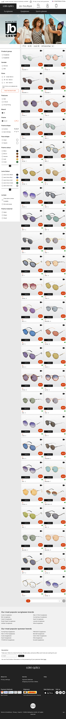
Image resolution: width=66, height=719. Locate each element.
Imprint (20, 712)
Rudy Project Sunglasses (8, 621)
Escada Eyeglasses (38, 640)
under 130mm (9, 76)
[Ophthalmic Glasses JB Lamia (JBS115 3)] (32, 286)
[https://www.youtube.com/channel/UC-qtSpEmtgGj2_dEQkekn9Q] (63, 693)
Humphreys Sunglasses (40, 617)
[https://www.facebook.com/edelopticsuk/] (57, 693)
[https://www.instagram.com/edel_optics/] (60, 693)
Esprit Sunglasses (38, 619)
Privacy (15, 712)
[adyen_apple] (15, 692)
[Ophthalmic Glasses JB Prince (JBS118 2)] (32, 377)
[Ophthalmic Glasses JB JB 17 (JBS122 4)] (32, 217)
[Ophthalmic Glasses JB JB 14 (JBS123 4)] (32, 308)
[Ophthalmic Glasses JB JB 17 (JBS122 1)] (32, 331)
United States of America (60, 1)
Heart (5, 140)
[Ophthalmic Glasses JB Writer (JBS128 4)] (32, 171)
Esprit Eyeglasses (6, 638)
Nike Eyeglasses (37, 638)
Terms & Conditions (6, 712)
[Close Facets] (10, 46)
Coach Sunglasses (6, 619)
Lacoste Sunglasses (38, 621)
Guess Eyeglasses (6, 635)
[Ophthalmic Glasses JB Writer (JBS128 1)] (32, 148)
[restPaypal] (11, 692)
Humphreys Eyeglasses (8, 631)
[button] (8, 6)
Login (47, 7)
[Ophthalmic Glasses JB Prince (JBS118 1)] (32, 103)
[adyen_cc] (2, 692)
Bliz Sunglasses (5, 617)
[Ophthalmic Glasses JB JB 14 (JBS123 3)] (32, 446)
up (64, 712)
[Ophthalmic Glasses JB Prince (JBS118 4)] (32, 492)
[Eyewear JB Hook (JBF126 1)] (32, 583)
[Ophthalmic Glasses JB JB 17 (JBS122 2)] (32, 560)
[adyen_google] (20, 692)
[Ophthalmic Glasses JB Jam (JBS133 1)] (32, 514)
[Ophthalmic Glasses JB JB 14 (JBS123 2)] (32, 354)
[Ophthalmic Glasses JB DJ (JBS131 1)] (32, 263)
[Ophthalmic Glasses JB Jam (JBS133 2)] (32, 469)
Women (6, 65)
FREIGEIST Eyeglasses (39, 631)
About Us (4, 677)
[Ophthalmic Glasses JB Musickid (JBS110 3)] (32, 57)
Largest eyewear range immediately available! (16, 1)
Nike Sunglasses (38, 623)
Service (24, 677)
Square (5, 143)
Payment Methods (27, 679)
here (45, 659)
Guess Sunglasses (6, 615)
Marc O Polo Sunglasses (40, 615)
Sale (5, 99)
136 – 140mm (8, 82)
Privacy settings (5, 679)
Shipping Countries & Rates (30, 681)
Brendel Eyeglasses (38, 633)
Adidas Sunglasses (6, 623)
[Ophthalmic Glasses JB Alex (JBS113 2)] (32, 400)
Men (5, 68)
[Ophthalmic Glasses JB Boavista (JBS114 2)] (32, 537)
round (5, 121)
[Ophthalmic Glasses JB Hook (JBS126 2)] (32, 194)
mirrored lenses (8, 204)
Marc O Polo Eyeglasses (8, 633)
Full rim (6, 129)
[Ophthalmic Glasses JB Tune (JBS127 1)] (32, 126)
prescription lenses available (9, 200)
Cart (56, 7)
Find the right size (10, 90)
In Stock (6, 101)
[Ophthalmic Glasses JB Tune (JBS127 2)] (32, 423)
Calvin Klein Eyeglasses (40, 635)
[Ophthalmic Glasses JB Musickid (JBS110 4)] (32, 80)
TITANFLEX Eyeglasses (7, 640)
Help (45, 677)
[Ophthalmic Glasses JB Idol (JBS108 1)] (32, 240)
